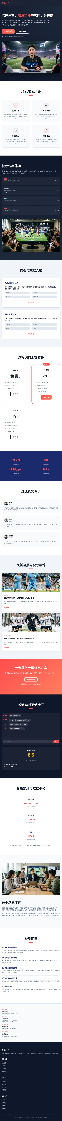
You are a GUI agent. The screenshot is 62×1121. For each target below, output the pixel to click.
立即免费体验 (8, 31)
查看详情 (6, 647)
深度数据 (4, 1068)
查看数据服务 (22, 31)
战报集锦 (4, 1071)
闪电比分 (4, 1065)
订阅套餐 (4, 1084)
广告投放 (4, 1103)
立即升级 (15, 437)
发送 (56, 741)
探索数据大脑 (31, 334)
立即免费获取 (31, 679)
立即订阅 (46, 397)
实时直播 (4, 1063)
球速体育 (6, 3)
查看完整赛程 (31, 302)
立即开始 (15, 394)
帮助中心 (4, 1090)
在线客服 (4, 1108)
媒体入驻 (4, 1105)
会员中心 (4, 1081)
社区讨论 (4, 1087)
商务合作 (4, 1100)
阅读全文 (6, 607)
